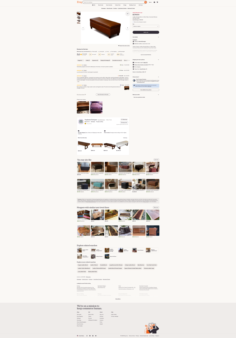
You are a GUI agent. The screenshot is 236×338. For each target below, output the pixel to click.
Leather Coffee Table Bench (84, 269)
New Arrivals (100, 5)
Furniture (115, 8)
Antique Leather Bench (130, 265)
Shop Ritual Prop (101, 287)
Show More (118, 299)
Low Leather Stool (82, 272)
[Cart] (157, 2)
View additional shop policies (145, 89)
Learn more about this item (146, 54)
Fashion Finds (117, 5)
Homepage (103, 8)
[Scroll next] (129, 60)
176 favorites (88, 276)
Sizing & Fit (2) (126, 60)
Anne (122, 64)
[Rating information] (85, 121)
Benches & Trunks (131, 8)
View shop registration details (139, 97)
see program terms (140, 82)
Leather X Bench (94, 265)
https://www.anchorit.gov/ (91, 201)
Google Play (90, 330)
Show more (156, 207)
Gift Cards (141, 5)
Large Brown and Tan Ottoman (116, 265)
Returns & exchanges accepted (141, 64)
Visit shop (125, 137)
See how (149, 86)
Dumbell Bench (104, 265)
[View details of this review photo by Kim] (96, 107)
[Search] (145, 2)
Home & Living (109, 8)
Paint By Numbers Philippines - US (126, 289)
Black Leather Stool (93, 272)
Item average (84, 53)
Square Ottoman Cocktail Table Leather (133, 269)
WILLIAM (121, 75)
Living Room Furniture (122, 8)
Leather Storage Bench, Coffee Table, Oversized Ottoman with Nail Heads (145, 17)
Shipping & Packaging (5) (105, 60)
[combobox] (113, 2)
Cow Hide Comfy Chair (152, 265)
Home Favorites (109, 5)
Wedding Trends (132, 5)
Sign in (150, 2)
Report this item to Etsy (124, 45)
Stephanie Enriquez (91, 120)
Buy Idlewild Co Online (144, 295)
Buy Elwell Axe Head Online (125, 295)
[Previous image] (83, 27)
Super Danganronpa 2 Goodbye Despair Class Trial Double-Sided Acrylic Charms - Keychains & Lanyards (148, 288)
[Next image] (127, 27)
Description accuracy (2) (117, 60)
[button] (124, 122)
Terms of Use (145, 201)
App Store (81, 330)
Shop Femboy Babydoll (82, 295)
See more (156, 159)
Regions (157, 335)
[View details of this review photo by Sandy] (126, 88)
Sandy (122, 85)
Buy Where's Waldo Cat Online (104, 295)
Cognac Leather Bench (83, 265)
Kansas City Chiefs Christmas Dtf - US (127, 287)
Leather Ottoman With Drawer (100, 269)
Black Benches (141, 265)
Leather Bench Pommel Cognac (115, 269)
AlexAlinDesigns (136, 19)
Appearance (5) (95, 60)
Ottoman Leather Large (149, 269)
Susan (122, 70)
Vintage (124, 5)
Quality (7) (88, 60)
